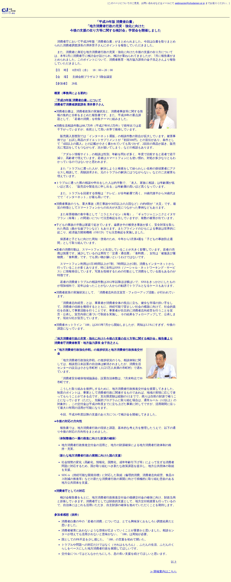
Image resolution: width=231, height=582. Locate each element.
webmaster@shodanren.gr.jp (190, 3)
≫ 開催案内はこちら (163, 571)
